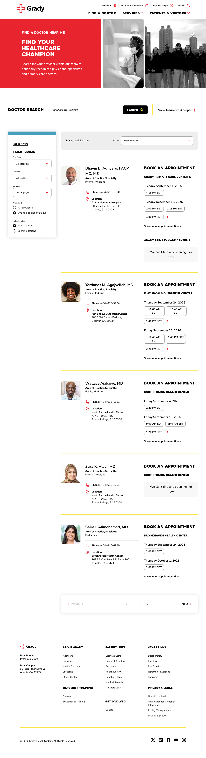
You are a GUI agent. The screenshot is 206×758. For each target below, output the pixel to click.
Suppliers (153, 677)
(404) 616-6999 (110, 545)
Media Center (70, 677)
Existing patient (27, 231)
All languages (22, 192)
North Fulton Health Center (108, 412)
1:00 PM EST (154, 208)
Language (17, 186)
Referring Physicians (159, 671)
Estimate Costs (113, 655)
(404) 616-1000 (110, 192)
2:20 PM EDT (154, 349)
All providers (25, 207)
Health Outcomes (72, 666)
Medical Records (114, 682)
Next (185, 604)
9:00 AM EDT (154, 424)
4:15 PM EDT (154, 192)
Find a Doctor (102, 13)
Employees (154, 661)
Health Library (113, 671)
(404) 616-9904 (110, 303)
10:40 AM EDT (176, 311)
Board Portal (155, 655)
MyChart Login (113, 687)
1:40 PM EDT (154, 321)
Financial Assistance (116, 661)
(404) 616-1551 (110, 402)
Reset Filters (20, 144)
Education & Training (74, 701)
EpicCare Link (155, 666)
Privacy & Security (157, 715)
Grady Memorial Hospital (107, 202)
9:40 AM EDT (175, 424)
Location (16, 171)
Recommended (131, 140)
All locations (22, 178)
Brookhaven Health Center (107, 556)
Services (131, 13)
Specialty (17, 157)
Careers (67, 696)
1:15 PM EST (175, 208)
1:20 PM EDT (154, 432)
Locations (68, 671)
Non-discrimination (158, 696)
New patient (25, 225)
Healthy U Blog (113, 677)
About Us (68, 655)
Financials (68, 661)
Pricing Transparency (159, 710)
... (167, 217)
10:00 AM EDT (154, 311)
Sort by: (116, 140)
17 (147, 604)
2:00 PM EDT (154, 551)
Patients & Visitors (168, 13)
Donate (109, 709)
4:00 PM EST (154, 217)
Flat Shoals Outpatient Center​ (109, 314)
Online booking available (32, 213)
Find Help (110, 666)
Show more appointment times (162, 226)
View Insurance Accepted (175, 110)
